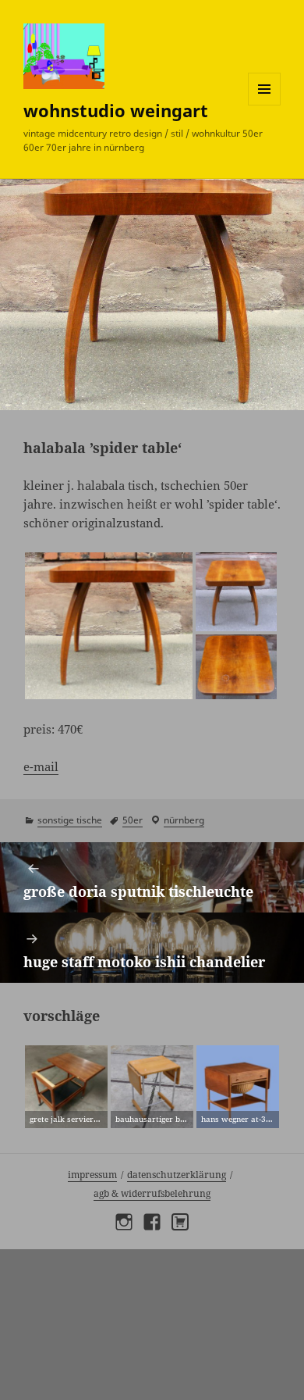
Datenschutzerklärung (176, 1174)
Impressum (92, 1174)
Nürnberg (184, 820)
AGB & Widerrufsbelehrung (152, 1193)
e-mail (40, 766)
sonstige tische (69, 820)
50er (132, 820)
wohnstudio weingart (115, 110)
